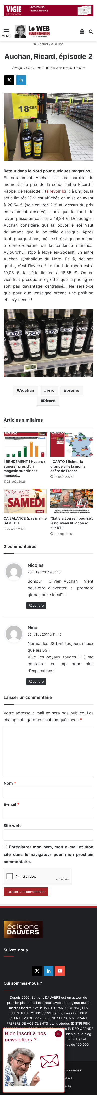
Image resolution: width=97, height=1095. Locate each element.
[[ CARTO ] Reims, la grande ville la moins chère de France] (71, 444)
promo (72, 390)
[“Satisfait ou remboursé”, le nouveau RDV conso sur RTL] (71, 501)
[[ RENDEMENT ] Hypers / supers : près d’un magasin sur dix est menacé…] (25, 444)
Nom (10, 783)
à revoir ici (56, 191)
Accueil (42, 44)
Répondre (36, 605)
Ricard (49, 400)
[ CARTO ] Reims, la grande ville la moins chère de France (68, 466)
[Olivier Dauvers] (32, 31)
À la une (57, 44)
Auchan (26, 390)
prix (50, 390)
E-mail (11, 804)
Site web (12, 825)
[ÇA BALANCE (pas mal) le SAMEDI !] (25, 501)
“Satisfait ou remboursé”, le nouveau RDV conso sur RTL (71, 523)
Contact (66, 1078)
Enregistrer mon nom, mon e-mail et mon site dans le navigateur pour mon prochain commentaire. (48, 854)
